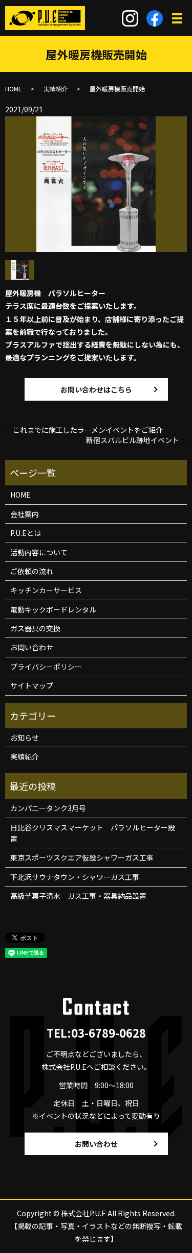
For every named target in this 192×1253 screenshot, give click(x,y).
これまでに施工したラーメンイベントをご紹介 (88, 430)
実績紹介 (56, 88)
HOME (13, 88)
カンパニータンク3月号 (48, 808)
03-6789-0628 (108, 1032)
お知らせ (24, 737)
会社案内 (24, 514)
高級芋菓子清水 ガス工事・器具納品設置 (78, 896)
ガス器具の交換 (35, 628)
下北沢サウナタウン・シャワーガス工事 (74, 877)
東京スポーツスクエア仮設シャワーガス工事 (82, 857)
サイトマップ (31, 685)
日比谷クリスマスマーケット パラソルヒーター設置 (92, 833)
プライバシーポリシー (46, 666)
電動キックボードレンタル (53, 609)
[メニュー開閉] (177, 18)
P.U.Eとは (25, 533)
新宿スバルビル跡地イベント (132, 440)
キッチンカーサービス (46, 590)
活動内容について (39, 552)
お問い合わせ (31, 647)
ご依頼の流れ (31, 571)
